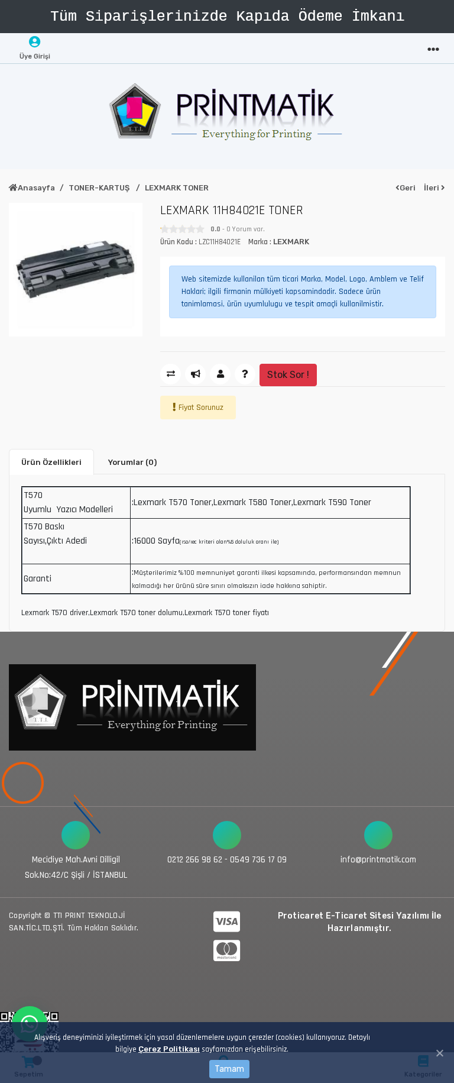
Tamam (229, 1069)
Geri (408, 187)
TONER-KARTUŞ (100, 187)
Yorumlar (132, 462)
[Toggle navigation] (433, 46)
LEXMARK (291, 241)
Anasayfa (36, 187)
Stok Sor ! (288, 374)
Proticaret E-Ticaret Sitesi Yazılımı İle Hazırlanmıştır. (360, 922)
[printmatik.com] (227, 116)
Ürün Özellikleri (51, 462)
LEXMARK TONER (177, 187)
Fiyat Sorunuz (201, 407)
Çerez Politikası (169, 1049)
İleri (432, 187)
